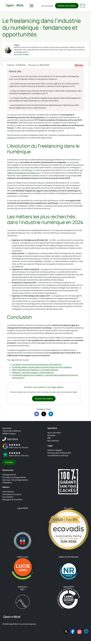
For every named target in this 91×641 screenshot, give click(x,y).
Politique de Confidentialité (59, 453)
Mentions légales (54, 450)
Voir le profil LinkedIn (21, 54)
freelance (11, 137)
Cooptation (7, 482)
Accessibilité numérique (57, 455)
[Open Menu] (31, 6)
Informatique (8, 491)
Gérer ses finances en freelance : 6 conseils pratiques (35, 369)
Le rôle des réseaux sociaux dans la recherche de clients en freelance (42, 367)
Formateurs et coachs (11, 494)
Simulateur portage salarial (14, 477)
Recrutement (53, 440)
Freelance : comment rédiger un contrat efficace (33, 372)
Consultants (7, 497)
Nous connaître (54, 432)
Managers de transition (12, 499)
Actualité (51, 435)
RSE (49, 438)
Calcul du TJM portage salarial (15, 480)
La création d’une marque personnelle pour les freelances (37, 364)
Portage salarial (9, 474)
